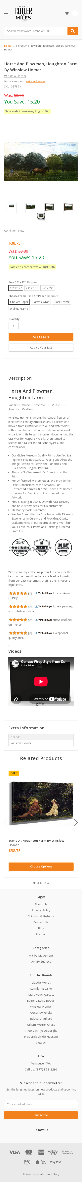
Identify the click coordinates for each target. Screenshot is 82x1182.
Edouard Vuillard (41, 1018)
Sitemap (41, 934)
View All (41, 1042)
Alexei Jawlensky (41, 1012)
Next (76, 822)
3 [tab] (41, 883)
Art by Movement (41, 955)
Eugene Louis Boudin (41, 1000)
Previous (5, 822)
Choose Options (41, 866)
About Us (41, 904)
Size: (23, 282)
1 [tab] (34, 883)
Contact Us (41, 922)
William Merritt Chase (41, 1024)
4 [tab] (45, 883)
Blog (41, 928)
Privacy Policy (41, 910)
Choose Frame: (34, 296)
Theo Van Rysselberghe (41, 1030)
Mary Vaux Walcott (41, 994)
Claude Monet (41, 982)
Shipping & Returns (41, 916)
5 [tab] (48, 883)
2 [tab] (38, 883)
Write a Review (35, 81)
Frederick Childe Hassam (41, 1036)
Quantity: (14, 319)
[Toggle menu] (6, 13)
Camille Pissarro (41, 988)
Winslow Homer (41, 1006)
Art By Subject (41, 961)
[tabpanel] (41, 821)
